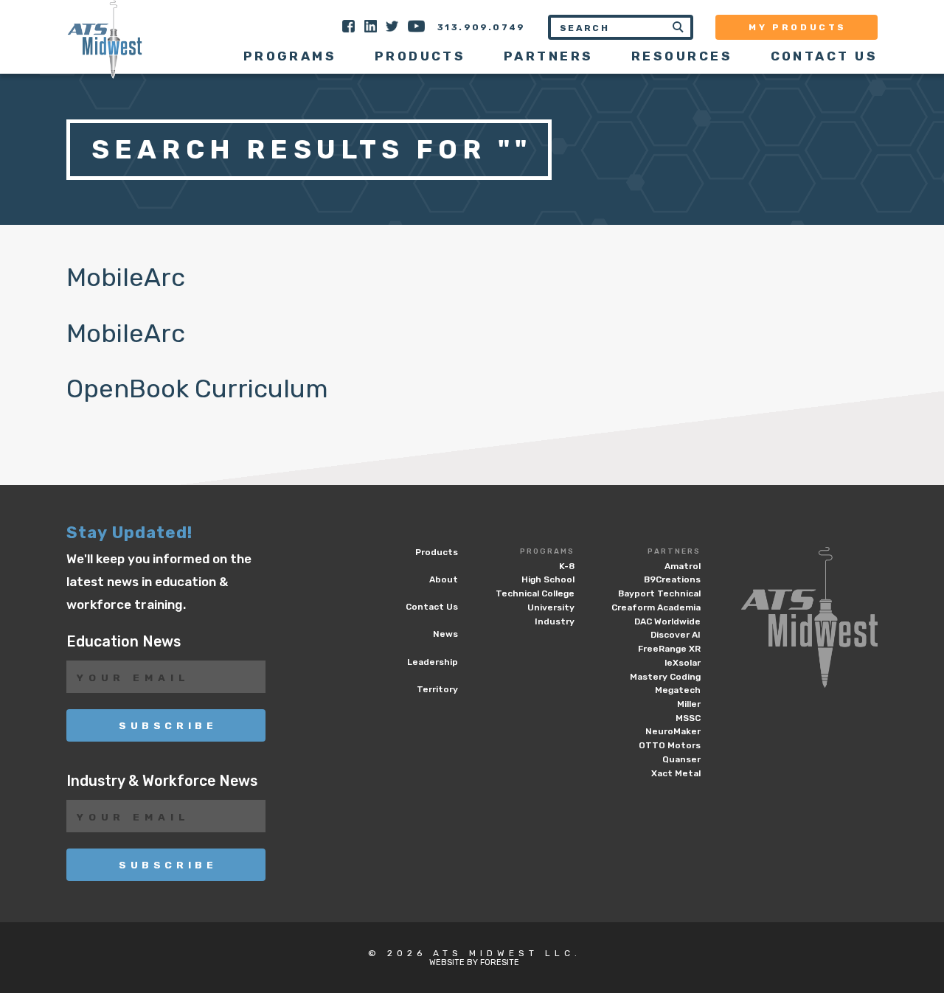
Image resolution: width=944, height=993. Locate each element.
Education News (123, 641)
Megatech (678, 690)
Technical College (535, 593)
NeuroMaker (673, 731)
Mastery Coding (665, 677)
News (445, 634)
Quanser (681, 759)
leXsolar (682, 663)
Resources (681, 56)
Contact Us (824, 56)
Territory (437, 689)
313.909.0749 (481, 27)
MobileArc (125, 277)
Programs (547, 551)
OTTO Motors (670, 745)
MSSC (688, 718)
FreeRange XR (669, 649)
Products (420, 56)
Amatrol (682, 566)
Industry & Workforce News (161, 781)
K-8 (567, 566)
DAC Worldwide (667, 621)
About (443, 579)
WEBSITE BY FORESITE (474, 962)
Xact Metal (676, 773)
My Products (798, 27)
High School (548, 579)
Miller (689, 704)
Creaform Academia (656, 607)
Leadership (432, 662)
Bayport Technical (659, 593)
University (551, 607)
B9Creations (672, 579)
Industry (555, 621)
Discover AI (675, 635)
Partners (674, 551)
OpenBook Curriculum (197, 389)
